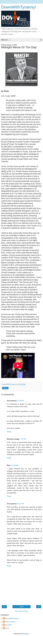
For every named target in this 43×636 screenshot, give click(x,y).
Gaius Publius (10, 622)
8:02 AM (21, 504)
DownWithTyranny (12, 618)
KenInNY (8, 625)
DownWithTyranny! (18, 7)
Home (22, 606)
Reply (9, 432)
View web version (21, 611)
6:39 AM (21, 401)
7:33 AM (23, 439)
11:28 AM (14, 465)
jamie (7, 628)
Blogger (26, 634)
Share (5, 388)
